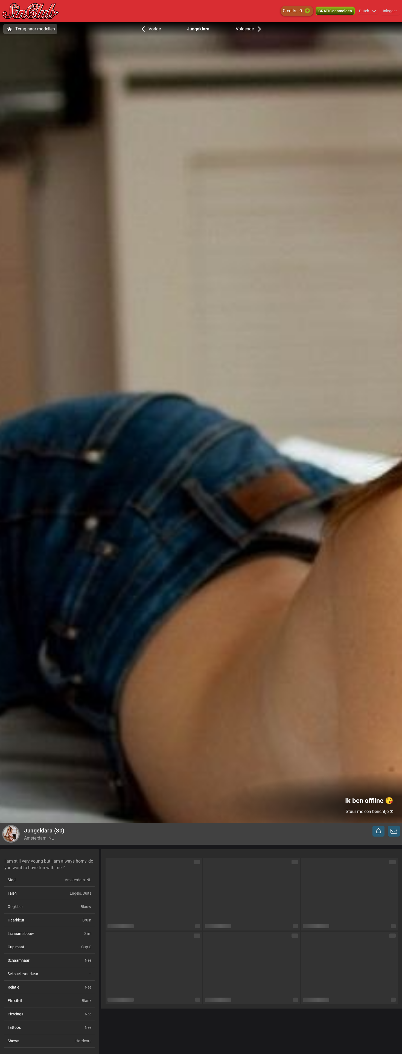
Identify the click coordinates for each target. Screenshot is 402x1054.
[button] (367, 11)
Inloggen (390, 11)
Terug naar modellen (35, 28)
